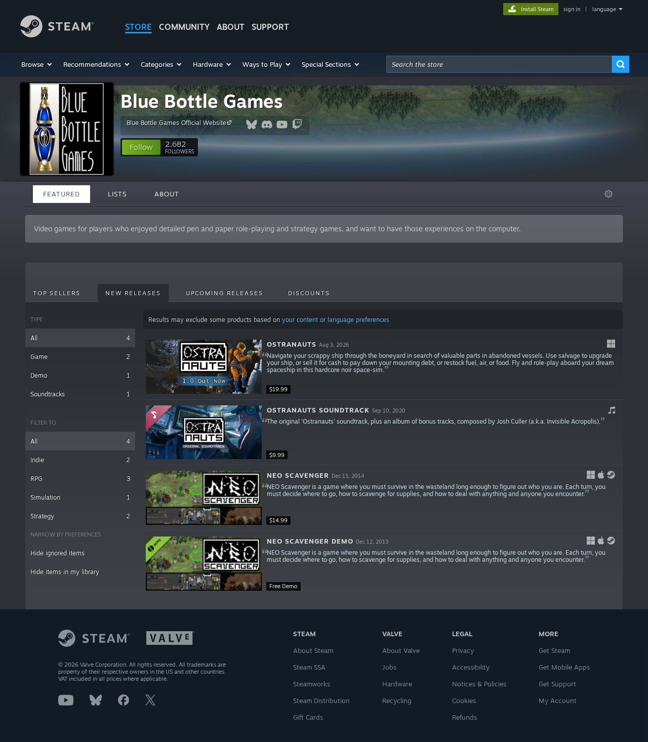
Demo (80, 375)
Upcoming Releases (224, 293)
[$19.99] (204, 367)
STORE (138, 27)
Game (80, 356)
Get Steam (554, 650)
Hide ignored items (57, 553)
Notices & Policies (479, 684)
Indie (80, 460)
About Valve (401, 650)
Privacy (463, 650)
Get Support (557, 684)
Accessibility (471, 667)
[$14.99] (204, 498)
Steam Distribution (321, 700)
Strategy (80, 516)
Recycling (397, 700)
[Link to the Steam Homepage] (57, 34)
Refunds (464, 717)
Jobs (389, 667)
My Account (558, 700)
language (604, 9)
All (80, 338)
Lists (117, 194)
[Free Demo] (204, 564)
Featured (61, 194)
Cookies (464, 700)
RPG (80, 478)
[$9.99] (204, 432)
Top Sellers (56, 293)
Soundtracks (80, 394)
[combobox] (499, 64)
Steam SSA (309, 667)
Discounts (309, 293)
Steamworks (311, 684)
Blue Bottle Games (201, 101)
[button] (37, 64)
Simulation (80, 497)
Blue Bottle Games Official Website (176, 123)
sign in (571, 9)
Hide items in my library (64, 571)
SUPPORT (270, 27)
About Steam (313, 650)
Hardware (397, 684)
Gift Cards (308, 717)
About (231, 27)
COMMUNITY (184, 27)
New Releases (133, 293)
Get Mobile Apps (564, 667)
